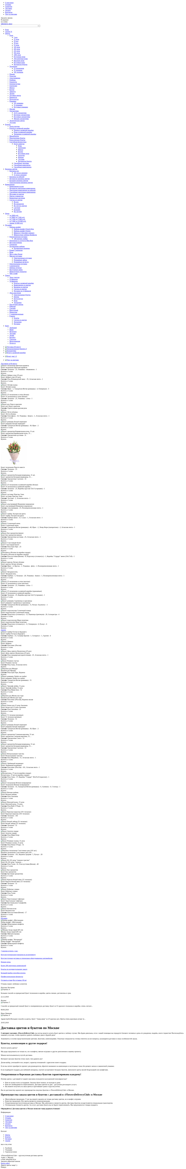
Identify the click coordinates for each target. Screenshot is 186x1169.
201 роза (17, 49)
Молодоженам (14, 341)
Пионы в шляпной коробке (24, 130)
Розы (7, 30)
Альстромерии (14, 78)
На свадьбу (18, 211)
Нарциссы (13, 97)
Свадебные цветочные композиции (22, 192)
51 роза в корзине (20, 175)
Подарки (8, 225)
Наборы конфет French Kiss (24, 229)
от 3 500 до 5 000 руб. (17, 219)
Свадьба (12, 308)
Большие (17, 210)
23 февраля (13, 279)
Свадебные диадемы (21, 163)
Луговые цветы (15, 95)
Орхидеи (12, 76)
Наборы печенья (15, 268)
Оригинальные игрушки (23, 258)
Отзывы (8, 4)
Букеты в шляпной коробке (19, 128)
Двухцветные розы (21, 59)
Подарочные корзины (22, 248)
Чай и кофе (13, 273)
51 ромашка (18, 105)
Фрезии (12, 109)
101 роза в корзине (20, 173)
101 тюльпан (18, 72)
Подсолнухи (14, 99)
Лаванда (12, 91)
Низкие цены (6, 962)
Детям (11, 335)
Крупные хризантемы (22, 115)
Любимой (13, 328)
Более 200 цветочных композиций (13, 966)
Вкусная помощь (15, 242)
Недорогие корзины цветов (19, 179)
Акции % (8, 31)
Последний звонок (16, 304)
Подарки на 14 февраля (22, 291)
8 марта (12, 316)
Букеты (8, 124)
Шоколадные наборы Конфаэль (25, 235)
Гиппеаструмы (14, 84)
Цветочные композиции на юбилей (22, 190)
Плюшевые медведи (21, 262)
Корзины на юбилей (16, 177)
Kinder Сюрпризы (16, 250)
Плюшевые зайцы (20, 260)
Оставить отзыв (6, 980)
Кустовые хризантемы (22, 117)
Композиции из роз (16, 186)
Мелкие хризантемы (21, 119)
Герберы (12, 80)
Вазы (11, 252)
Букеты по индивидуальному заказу (14, 969)
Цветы (7, 33)
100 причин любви (21, 239)
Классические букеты (17, 140)
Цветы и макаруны (16, 196)
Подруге (12, 343)
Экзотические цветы (17, 121)
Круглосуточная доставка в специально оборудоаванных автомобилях (27, 958)
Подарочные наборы (17, 246)
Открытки (13, 244)
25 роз (16, 41)
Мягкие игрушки (15, 256)
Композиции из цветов (22, 285)
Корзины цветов (11, 169)
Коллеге (12, 337)
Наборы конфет (15, 227)
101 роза (17, 47)
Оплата (8, 10)
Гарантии (8, 6)
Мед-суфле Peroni (15, 254)
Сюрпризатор (14, 266)
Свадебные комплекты (22, 165)
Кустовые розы (19, 62)
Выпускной (13, 310)
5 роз (15, 37)
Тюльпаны (13, 66)
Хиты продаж (14, 126)
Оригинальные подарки (18, 264)
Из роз (16, 202)
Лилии (11, 93)
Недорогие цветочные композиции (22, 188)
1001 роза (17, 55)
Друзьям (12, 333)
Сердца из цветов (15, 200)
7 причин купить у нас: (9, 951)
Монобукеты (14, 136)
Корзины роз (14, 171)
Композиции (10, 184)
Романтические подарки (18, 237)
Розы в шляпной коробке (23, 132)
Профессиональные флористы (12, 976)
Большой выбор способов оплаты (13, 973)
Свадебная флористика (17, 142)
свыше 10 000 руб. (16, 223)
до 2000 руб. (14, 215)
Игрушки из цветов (16, 194)
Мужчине (13, 331)
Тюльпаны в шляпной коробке (25, 134)
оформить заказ (6, 24)
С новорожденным (16, 314)
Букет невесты (19, 144)
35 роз (16, 43)
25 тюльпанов (19, 68)
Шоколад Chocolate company (24, 233)
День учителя (14, 277)
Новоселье (13, 312)
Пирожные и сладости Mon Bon (21, 241)
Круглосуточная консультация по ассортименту (18, 955)
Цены (7, 213)
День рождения (15, 293)
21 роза (16, 39)
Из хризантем (19, 204)
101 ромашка (18, 103)
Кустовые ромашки (21, 107)
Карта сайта (5, 1163)
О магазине (9, 3)
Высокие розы (19, 61)
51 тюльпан (18, 70)
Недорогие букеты (20, 64)
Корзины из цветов (21, 287)
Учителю (12, 339)
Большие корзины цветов (18, 181)
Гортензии (13, 86)
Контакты (8, 12)
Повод (7, 275)
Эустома (12, 122)
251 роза (17, 51)
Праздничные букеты (17, 138)
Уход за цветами (11, 14)
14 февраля (13, 281)
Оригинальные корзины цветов (21, 182)
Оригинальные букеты (22, 295)
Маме (11, 330)
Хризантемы (14, 111)
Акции (7, 1141)
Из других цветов (20, 206)
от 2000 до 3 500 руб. (17, 217)
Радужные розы (19, 57)
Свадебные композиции (22, 167)
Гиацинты (13, 82)
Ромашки (12, 101)
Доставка (8, 8)
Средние (17, 208)
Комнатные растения (17, 198)
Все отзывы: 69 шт (20, 980)
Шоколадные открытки (18, 271)
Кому (7, 326)
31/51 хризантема (20, 113)
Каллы (11, 90)
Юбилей (12, 306)
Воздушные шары (16, 270)
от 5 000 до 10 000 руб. (17, 221)
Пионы (12, 74)
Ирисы (12, 88)
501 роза (17, 53)
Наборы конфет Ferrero (22, 231)
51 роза (16, 45)
